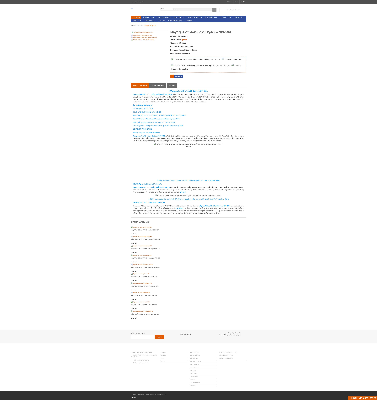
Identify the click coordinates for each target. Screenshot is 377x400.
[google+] (239, 334)
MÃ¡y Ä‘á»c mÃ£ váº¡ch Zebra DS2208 (144, 305)
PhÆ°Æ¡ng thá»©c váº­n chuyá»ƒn (228, 352)
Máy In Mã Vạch (194, 352)
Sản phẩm (141, 25)
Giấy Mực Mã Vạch (195, 382)
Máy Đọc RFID (194, 376)
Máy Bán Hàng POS (195, 361)
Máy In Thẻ (193, 370)
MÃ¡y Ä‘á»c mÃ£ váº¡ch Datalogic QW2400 (145, 267)
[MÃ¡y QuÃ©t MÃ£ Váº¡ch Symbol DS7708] (188, 311)
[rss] (235, 334)
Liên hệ (243, 2)
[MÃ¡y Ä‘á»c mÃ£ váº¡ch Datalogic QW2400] (188, 265)
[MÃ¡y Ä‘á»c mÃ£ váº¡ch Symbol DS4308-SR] (188, 237)
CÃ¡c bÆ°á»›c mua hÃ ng (226, 358)
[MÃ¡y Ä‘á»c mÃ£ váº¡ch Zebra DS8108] (188, 293)
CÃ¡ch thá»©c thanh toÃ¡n (226, 355)
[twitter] (232, 334)
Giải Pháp (192, 385)
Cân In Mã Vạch (194, 367)
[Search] (214, 10)
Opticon (184, 40)
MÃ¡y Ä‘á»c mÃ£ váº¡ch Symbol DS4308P (145, 230)
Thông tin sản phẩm (140, 85)
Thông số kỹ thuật (157, 85)
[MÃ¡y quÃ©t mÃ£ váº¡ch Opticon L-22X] (188, 283)
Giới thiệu (229, 2)
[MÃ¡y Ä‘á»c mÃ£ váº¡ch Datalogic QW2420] (188, 255)
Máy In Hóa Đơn (194, 364)
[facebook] (228, 334)
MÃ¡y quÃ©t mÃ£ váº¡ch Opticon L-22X (144, 286)
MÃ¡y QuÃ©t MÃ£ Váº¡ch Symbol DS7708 (145, 314)
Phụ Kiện (192, 379)
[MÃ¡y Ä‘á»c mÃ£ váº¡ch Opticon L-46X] (188, 274)
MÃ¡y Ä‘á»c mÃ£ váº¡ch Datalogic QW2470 (145, 248)
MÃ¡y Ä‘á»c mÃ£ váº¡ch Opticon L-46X (144, 277)
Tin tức (236, 2)
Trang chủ (134, 25)
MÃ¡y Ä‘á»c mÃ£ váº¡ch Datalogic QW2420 (145, 258)
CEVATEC (133, 397)
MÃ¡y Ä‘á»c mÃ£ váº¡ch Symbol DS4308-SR (145, 239)
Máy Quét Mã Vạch (195, 355)
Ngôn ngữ (133, 2)
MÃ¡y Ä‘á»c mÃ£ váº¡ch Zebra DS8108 (144, 295)
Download (172, 85)
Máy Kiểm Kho (194, 358)
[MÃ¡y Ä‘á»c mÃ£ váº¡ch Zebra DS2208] (188, 302)
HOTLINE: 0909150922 (363, 398)
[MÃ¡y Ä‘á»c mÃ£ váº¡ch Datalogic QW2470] (188, 246)
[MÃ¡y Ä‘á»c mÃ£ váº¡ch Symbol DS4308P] (188, 227)
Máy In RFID (193, 373)
